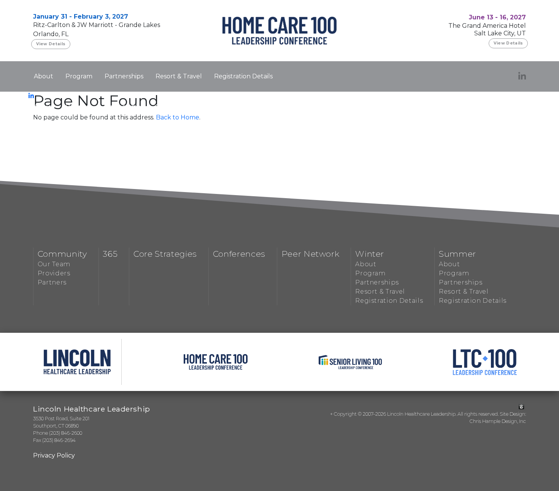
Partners (52, 282)
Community (62, 254)
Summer (457, 254)
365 (110, 254)
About (43, 76)
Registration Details (243, 76)
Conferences (239, 254)
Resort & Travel (179, 76)
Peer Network (310, 254)
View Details (51, 43)
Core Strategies (165, 254)
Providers (54, 273)
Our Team (54, 264)
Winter (369, 254)
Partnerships (124, 76)
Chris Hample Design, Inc (498, 421)
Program (78, 76)
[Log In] (521, 407)
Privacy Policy (54, 455)
